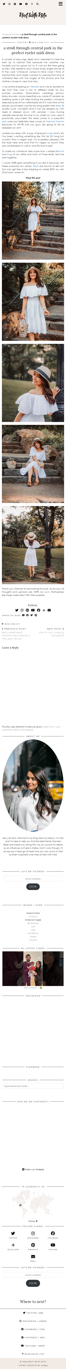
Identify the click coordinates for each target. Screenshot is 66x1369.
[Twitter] (4, 4)
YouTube (34, 1346)
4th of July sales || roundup (51, 632)
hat (62, 151)
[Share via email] (23, 615)
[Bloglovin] (32, 4)
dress (58, 105)
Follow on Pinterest (34, 1169)
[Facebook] (26, 4)
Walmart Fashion (55, 121)
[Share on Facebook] (27, 615)
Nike (33, 930)
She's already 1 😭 (33, 987)
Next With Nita (33, 15)
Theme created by (33, 1365)
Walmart (34, 86)
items (36, 166)
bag (9, 154)
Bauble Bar (33, 923)
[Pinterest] (15, 4)
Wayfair (33, 940)
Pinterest (34, 1337)
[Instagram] (9, 4)
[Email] (49, 610)
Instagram (34, 1321)
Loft (33, 926)
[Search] (37, 4)
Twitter (34, 1313)
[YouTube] (20, 4)
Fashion (15, 34)
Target (33, 936)
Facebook (34, 1329)
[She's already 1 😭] (33, 968)
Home (5, 34)
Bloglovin (34, 1354)
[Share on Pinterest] (36, 615)
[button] (62, 4)
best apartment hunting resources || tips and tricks (16, 633)
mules (49, 133)
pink (4, 121)
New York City (12, 624)
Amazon (33, 916)
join (33, 886)
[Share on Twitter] (32, 615)
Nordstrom (33, 933)
